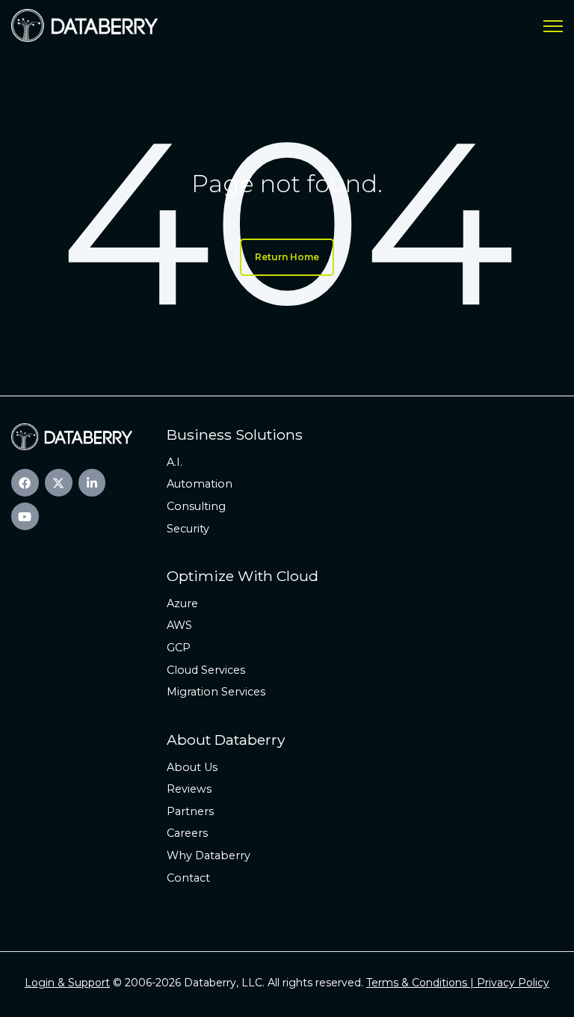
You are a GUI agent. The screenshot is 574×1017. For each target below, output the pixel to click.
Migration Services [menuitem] (216, 691)
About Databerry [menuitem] (226, 740)
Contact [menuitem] (188, 878)
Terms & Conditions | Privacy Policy (457, 982)
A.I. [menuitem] (174, 462)
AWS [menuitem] (179, 625)
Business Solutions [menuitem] (235, 434)
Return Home (287, 256)
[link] (84, 24)
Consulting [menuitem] (196, 506)
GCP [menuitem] (179, 647)
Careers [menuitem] (187, 833)
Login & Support (67, 982)
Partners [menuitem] (190, 811)
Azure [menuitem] (182, 603)
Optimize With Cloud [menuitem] (242, 576)
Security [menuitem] (188, 528)
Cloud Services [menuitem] (206, 670)
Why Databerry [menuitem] (208, 855)
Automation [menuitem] (199, 484)
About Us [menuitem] (192, 767)
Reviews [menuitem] (189, 789)
